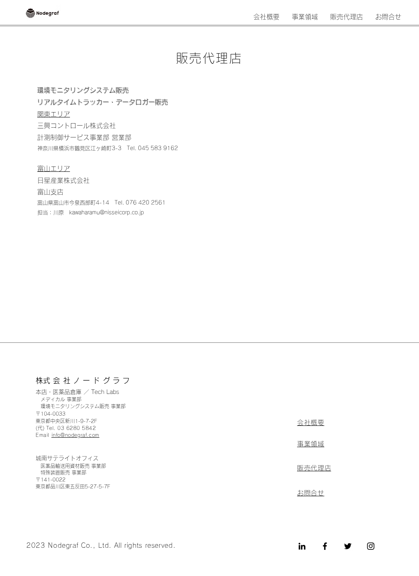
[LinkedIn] (302, 546)
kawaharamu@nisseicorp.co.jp (106, 212)
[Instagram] (371, 546)
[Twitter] (348, 546)
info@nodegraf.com (75, 434)
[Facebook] (325, 546)
